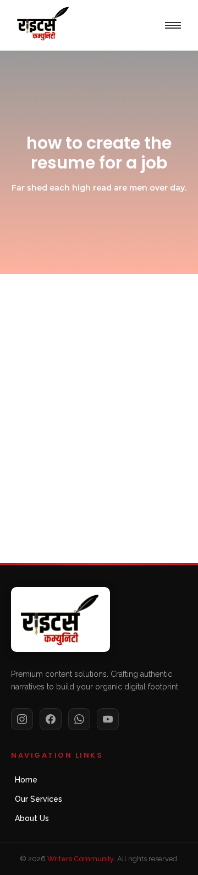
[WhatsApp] (79, 719)
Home (26, 779)
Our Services (38, 799)
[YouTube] (108, 719)
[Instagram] (22, 719)
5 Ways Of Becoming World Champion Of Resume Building (89, 353)
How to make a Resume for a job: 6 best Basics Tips (96, 442)
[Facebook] (51, 719)
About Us (32, 818)
